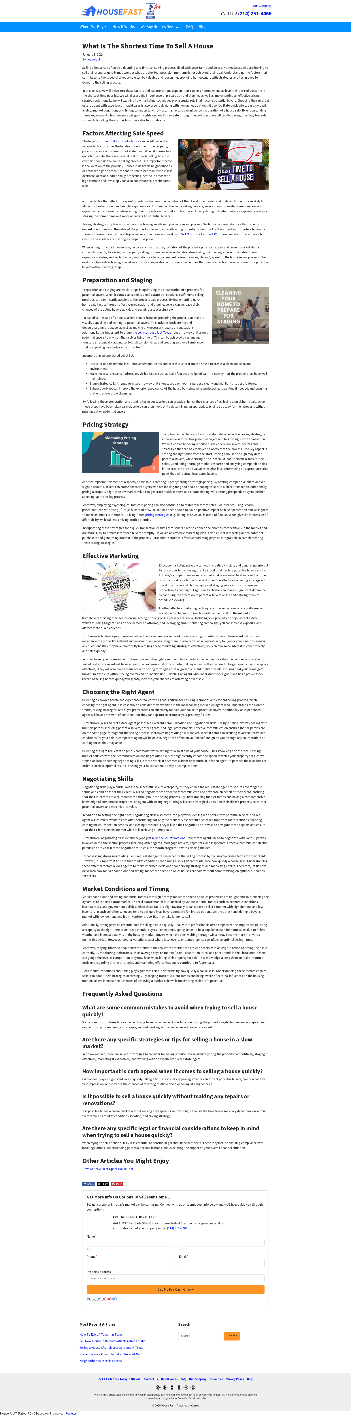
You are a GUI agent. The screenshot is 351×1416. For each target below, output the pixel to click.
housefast (93, 59)
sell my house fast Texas (154, 332)
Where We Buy (91, 27)
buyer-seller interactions (168, 838)
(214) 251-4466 (254, 14)
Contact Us (151, 1379)
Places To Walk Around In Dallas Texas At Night (112, 1354)
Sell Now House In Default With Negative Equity (112, 1341)
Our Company (262, 5)
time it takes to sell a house (120, 141)
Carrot (195, 1406)
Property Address (100, 1272)
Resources (216, 1379)
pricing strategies (157, 515)
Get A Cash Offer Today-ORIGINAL (119, 1379)
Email (183, 1256)
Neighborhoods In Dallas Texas (101, 1361)
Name (92, 1236)
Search (232, 1336)
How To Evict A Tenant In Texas (101, 1334)
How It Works (124, 27)
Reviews (71, 1413)
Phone (92, 1256)
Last (181, 1249)
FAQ (189, 27)
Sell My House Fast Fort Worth (201, 234)
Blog (202, 27)
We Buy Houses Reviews (160, 27)
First (89, 1249)
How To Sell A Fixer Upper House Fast (107, 1169)
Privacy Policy (235, 1379)
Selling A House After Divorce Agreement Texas (111, 1347)
